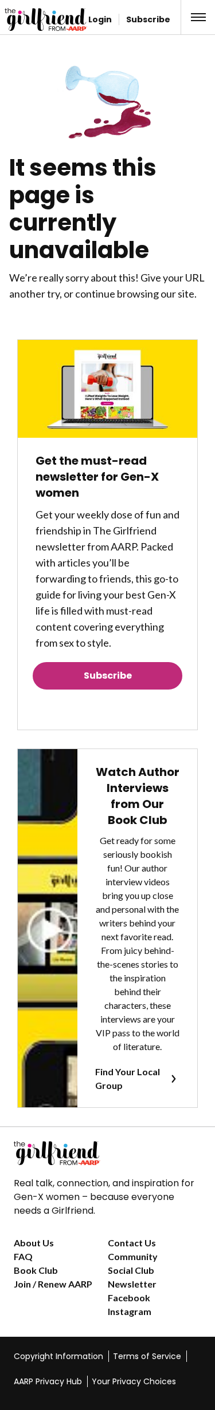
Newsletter (132, 1283)
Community (133, 1256)
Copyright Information (58, 1356)
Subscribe (148, 19)
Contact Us (132, 1242)
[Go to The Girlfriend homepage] (26, 19)
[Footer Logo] (107, 1153)
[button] (198, 17)
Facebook (129, 1297)
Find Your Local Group (127, 1078)
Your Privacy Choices (134, 1381)
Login (100, 19)
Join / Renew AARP (53, 1283)
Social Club (131, 1270)
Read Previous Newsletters (107, 707)
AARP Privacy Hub (48, 1381)
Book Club (36, 1270)
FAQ (23, 1256)
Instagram (129, 1311)
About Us (34, 1242)
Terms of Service (147, 1356)
